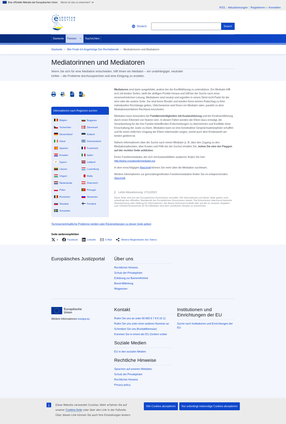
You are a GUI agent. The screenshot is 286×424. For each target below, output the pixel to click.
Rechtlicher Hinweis (126, 267)
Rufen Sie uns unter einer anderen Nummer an (141, 323)
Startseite (58, 38)
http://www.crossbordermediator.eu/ (134, 161)
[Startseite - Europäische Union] (66, 310)
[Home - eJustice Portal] (63, 22)
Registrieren (258, 7)
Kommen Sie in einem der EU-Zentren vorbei (140, 334)
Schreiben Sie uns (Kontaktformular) (135, 329)
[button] (55, 240)
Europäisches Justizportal (78, 258)
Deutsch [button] (142, 26)
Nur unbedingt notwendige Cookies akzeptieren (210, 406)
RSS (222, 7)
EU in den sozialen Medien (130, 351)
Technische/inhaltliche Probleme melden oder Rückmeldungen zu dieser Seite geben (101, 224)
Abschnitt (145, 167)
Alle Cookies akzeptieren (161, 406)
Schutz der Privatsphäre (128, 272)
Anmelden (275, 7)
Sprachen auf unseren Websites (133, 369)
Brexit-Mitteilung (123, 283)
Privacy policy (122, 384)
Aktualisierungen (238, 7)
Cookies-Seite (74, 409)
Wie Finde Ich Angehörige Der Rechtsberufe (93, 49)
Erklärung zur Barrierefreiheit (131, 278)
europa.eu (84, 318)
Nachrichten (92, 38)
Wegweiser (120, 288)
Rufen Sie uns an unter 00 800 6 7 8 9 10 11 (140, 318)
